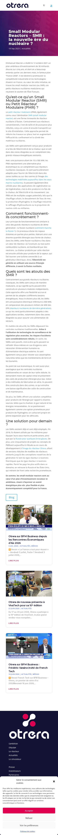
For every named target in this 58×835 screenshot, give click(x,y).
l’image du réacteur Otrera (34, 448)
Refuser (29, 818)
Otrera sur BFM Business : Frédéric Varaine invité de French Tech (28, 668)
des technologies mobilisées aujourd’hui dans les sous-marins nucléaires (29, 179)
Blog (11, 497)
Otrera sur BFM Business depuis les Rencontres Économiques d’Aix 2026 (27, 540)
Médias (34, 546)
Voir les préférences (29, 825)
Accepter (29, 810)
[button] (54, 781)
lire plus (13, 561)
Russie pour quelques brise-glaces (31, 438)
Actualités (26, 48)
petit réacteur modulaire (19, 112)
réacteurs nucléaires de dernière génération (30, 308)
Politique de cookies (27, 831)
